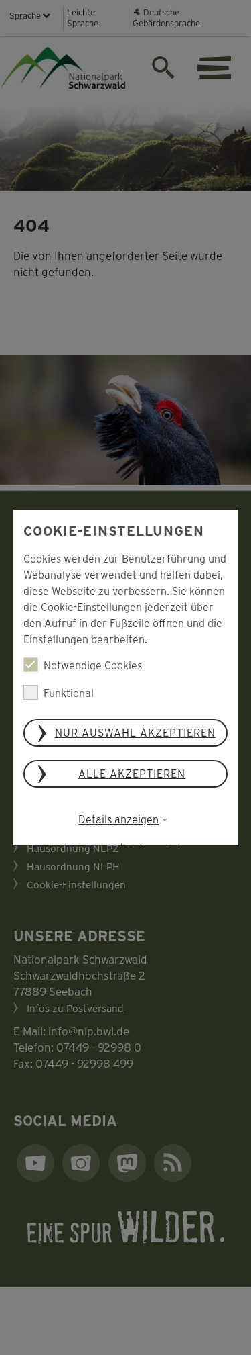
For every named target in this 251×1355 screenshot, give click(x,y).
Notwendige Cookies (93, 665)
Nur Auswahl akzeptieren (135, 732)
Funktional (69, 693)
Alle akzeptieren (132, 773)
